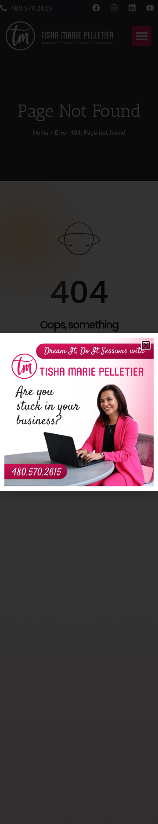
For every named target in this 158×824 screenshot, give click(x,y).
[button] (146, 345)
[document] (79, 412)
